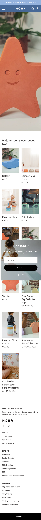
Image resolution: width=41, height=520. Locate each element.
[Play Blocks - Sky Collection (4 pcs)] (30, 280)
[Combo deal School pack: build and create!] (10, 366)
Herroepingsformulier (10, 504)
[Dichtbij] (38, 242)
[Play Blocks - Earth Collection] (30, 325)
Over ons (5, 461)
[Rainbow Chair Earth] (30, 160)
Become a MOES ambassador (13, 476)
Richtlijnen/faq (7, 465)
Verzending (6, 490)
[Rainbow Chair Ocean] (10, 325)
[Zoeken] (32, 9)
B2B (3, 472)
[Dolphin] (10, 160)
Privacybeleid (7, 497)
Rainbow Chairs (8, 443)
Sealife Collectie (8, 458)
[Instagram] (23, 275)
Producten (6, 454)
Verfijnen (20, 516)
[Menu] (3, 8)
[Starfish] (10, 280)
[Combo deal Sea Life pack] (10, 239)
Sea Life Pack (7, 436)
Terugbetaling (7, 494)
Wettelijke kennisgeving (10, 501)
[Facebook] (18, 275)
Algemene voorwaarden (11, 487)
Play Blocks (6, 440)
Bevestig (21, 268)
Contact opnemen (9, 469)
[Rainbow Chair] (10, 201)
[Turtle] (30, 239)
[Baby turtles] (30, 201)
